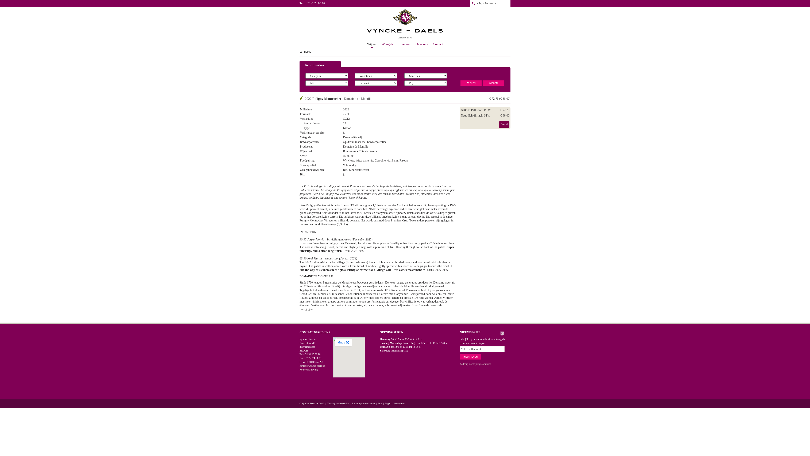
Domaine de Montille (355, 146)
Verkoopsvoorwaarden (338, 403)
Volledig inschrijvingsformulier (475, 363)
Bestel (504, 124)
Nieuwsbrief (399, 403)
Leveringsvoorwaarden (363, 403)
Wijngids (387, 44)
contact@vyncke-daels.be (312, 365)
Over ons (422, 44)
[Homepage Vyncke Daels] (405, 24)
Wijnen (372, 44)
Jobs (380, 403)
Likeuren (404, 44)
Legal (387, 403)
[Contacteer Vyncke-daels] (502, 333)
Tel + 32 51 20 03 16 (312, 3)
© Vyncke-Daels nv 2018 (312, 403)
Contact (438, 44)
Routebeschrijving (309, 369)
